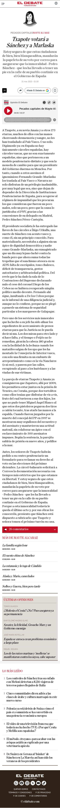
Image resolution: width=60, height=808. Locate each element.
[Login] (56, 3)
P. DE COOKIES (19, 796)
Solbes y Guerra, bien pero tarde (21, 586)
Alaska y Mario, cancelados (18, 576)
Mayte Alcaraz (41, 33)
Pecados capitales (22, 32)
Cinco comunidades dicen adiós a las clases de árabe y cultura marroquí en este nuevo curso (31, 697)
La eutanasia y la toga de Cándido (21, 566)
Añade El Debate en (36, 90)
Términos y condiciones (20, 792)
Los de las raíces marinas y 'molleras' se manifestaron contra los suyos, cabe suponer (29, 655)
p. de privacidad (43, 792)
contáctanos (38, 789)
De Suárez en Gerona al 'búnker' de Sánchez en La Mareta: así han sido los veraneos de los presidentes (29, 758)
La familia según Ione (14, 545)
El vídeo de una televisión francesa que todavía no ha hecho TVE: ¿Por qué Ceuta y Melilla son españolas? (31, 727)
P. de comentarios (38, 796)
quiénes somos (21, 789)
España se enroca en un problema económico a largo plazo (30, 641)
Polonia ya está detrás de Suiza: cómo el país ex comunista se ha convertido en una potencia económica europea (30, 712)
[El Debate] (30, 3)
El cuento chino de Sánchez (18, 555)
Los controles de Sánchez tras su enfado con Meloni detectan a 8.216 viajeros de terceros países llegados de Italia (30, 682)
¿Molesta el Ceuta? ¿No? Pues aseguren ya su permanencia (29, 612)
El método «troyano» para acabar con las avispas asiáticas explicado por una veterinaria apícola (30, 742)
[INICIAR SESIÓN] (56, 3)
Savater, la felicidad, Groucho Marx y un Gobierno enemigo (27, 626)
